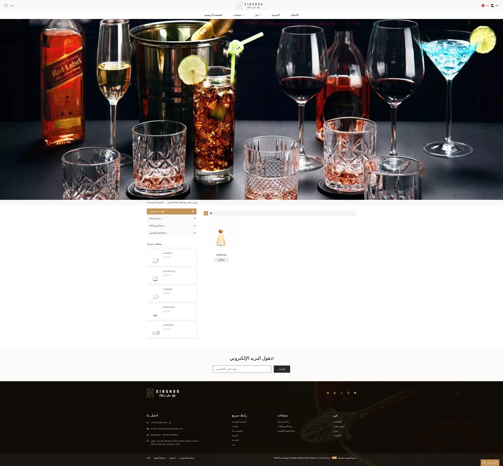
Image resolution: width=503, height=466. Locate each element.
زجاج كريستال (155, 218)
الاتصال (295, 15)
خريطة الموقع (159, 458)
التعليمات (337, 435)
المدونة (276, 15)
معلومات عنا (237, 431)
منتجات (237, 15)
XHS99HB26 (169, 307)
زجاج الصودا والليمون (158, 233)
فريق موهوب (338, 426)
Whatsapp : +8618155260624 (164, 435)
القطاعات (337, 422)
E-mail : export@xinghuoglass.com (167, 429)
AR (497, 5)
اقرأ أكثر (166, 257)
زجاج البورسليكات (156, 226)
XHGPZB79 (168, 325)
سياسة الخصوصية (186, 458)
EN (487, 5)
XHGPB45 (167, 289)
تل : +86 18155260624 (161, 423)
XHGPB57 (167, 253)
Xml (148, 458)
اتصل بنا (235, 440)
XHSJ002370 (169, 271)
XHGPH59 (221, 255)
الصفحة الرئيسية (213, 15)
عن (256, 15)
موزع (335, 431)
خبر (233, 445)
